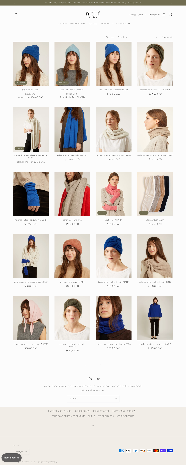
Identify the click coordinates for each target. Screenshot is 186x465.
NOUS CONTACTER (101, 410)
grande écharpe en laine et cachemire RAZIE (30, 156)
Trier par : (110, 37)
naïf (21, 462)
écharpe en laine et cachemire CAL (72, 155)
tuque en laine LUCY (31, 90)
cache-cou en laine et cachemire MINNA (113, 155)
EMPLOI (91, 416)
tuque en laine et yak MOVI (72, 90)
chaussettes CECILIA (155, 220)
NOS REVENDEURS (125, 416)
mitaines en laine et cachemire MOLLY (31, 282)
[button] (16, 14)
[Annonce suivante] (172, 3)
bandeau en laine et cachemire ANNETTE (72, 345)
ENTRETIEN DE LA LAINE (59, 410)
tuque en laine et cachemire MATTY (113, 282)
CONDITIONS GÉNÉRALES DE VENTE (68, 416)
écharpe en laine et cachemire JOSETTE (31, 344)
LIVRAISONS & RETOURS (124, 410)
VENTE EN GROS (106, 416)
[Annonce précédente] (14, 3)
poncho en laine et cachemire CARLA (155, 344)
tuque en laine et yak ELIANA (72, 282)
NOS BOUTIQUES (82, 410)
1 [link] (85, 365)
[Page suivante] (101, 365)
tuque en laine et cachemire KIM (114, 90)
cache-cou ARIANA (113, 220)
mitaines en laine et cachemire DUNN (31, 220)
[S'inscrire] (116, 398)
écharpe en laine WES (72, 220)
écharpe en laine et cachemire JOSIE (155, 282)
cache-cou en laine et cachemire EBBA (114, 344)
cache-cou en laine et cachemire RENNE (155, 155)
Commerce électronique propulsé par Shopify (39, 462)
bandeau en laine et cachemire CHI (155, 90)
